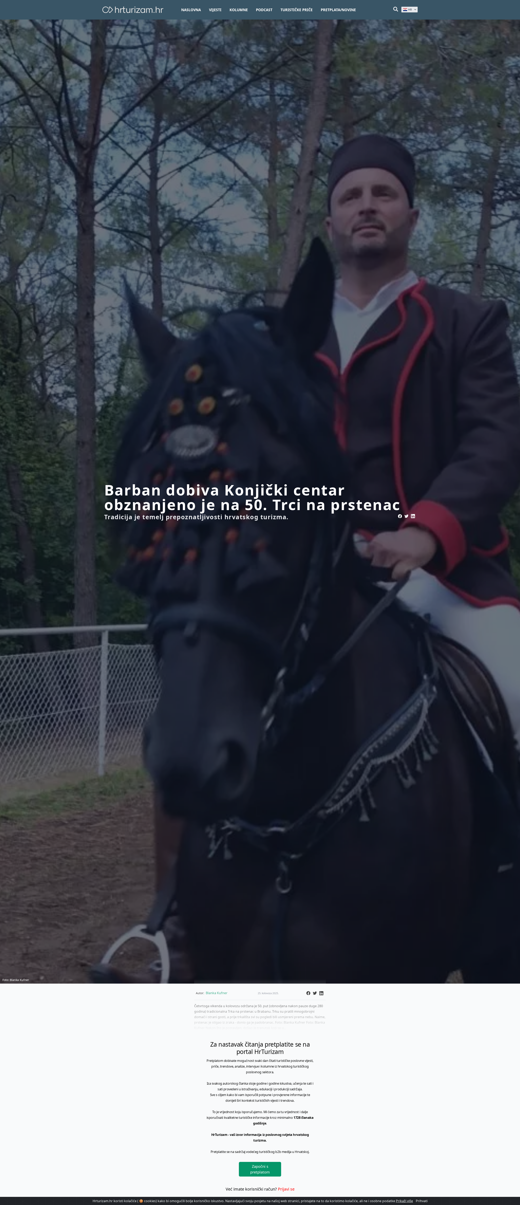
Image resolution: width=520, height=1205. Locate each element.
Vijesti (215, 9)
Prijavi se (286, 1189)
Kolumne (239, 9)
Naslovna (191, 9)
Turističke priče (297, 9)
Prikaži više (404, 1201)
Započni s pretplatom (260, 1169)
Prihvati (422, 1201)
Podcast (264, 9)
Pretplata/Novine (338, 9)
